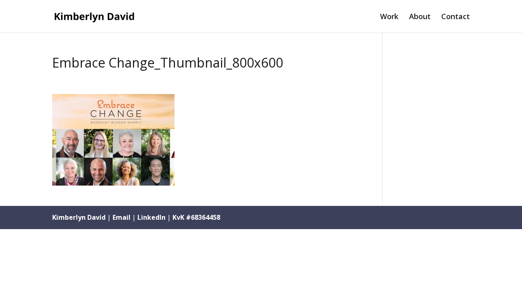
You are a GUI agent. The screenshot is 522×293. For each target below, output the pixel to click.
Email (121, 217)
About (420, 17)
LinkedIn (151, 217)
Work (389, 17)
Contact (455, 17)
